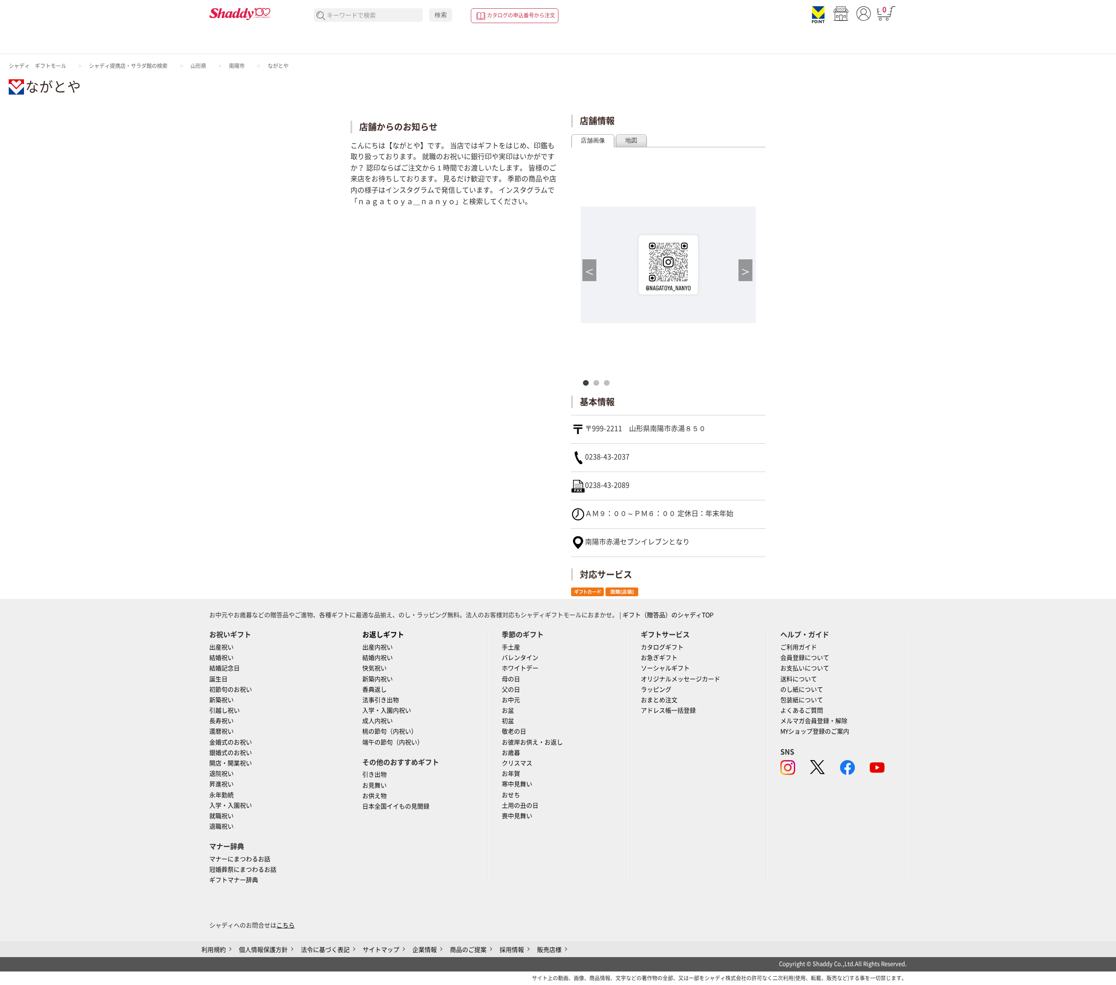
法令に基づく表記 (325, 950)
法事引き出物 (380, 700)
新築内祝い (377, 679)
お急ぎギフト (659, 658)
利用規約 (213, 950)
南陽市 (237, 65)
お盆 (508, 710)
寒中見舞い (517, 784)
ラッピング (656, 689)
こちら (285, 925)
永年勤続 (221, 795)
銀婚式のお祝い (230, 753)
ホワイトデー (520, 668)
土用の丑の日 (520, 805)
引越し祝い (224, 710)
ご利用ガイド (798, 647)
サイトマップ (381, 950)
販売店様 (549, 950)
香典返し (374, 689)
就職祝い (221, 816)
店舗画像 (593, 140)
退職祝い (221, 826)
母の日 (511, 679)
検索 (441, 14)
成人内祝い (377, 721)
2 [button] (598, 382)
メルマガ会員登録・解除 (813, 721)
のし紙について (801, 689)
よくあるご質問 (801, 710)
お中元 (511, 700)
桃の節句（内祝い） (389, 731)
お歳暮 (511, 753)
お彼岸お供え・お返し (532, 742)
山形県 (198, 65)
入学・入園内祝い (386, 710)
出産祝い (221, 647)
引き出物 (374, 774)
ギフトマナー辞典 (233, 880)
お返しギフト (383, 634)
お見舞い (374, 785)
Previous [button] (589, 274)
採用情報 (512, 950)
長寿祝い (221, 721)
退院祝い (221, 774)
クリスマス (517, 763)
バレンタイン (520, 658)
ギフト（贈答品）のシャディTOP (668, 615)
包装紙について (801, 700)
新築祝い (221, 700)
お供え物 (374, 796)
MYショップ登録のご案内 (814, 731)
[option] (668, 265)
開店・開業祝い (230, 763)
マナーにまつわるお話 (239, 859)
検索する (321, 15)
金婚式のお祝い (230, 742)
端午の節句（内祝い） (392, 742)
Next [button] (745, 274)
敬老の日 (514, 731)
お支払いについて (804, 668)
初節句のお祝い (230, 689)
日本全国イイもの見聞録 (395, 806)
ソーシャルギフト (665, 668)
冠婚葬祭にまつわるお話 (242, 869)
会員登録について (804, 658)
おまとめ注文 (659, 700)
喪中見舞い (517, 816)
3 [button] (609, 382)
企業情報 (424, 950)
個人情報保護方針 (263, 950)
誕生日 (218, 679)
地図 (631, 140)
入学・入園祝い (230, 805)
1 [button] (588, 382)
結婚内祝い (377, 658)
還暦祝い (221, 731)
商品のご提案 (468, 950)
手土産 (511, 647)
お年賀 (511, 774)
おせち (511, 795)
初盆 (508, 721)
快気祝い (374, 668)
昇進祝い (221, 784)
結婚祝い (221, 658)
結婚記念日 (224, 668)
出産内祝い (377, 647)
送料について (798, 679)
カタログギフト (662, 647)
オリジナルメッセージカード (680, 679)
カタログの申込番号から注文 (521, 15)
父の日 (511, 689)
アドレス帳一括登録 (668, 710)
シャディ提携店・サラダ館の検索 (128, 65)
